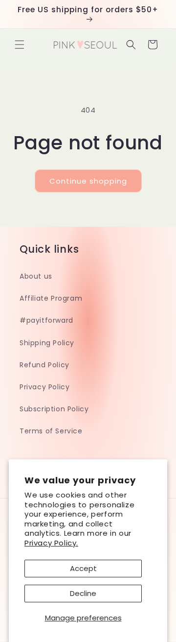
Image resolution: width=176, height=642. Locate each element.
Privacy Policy (44, 387)
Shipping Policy (47, 343)
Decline (83, 593)
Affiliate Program (51, 298)
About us (36, 276)
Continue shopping (88, 181)
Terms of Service (51, 431)
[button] (19, 44)
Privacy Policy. (51, 543)
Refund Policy (44, 365)
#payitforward (46, 320)
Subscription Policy (54, 409)
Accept (83, 568)
